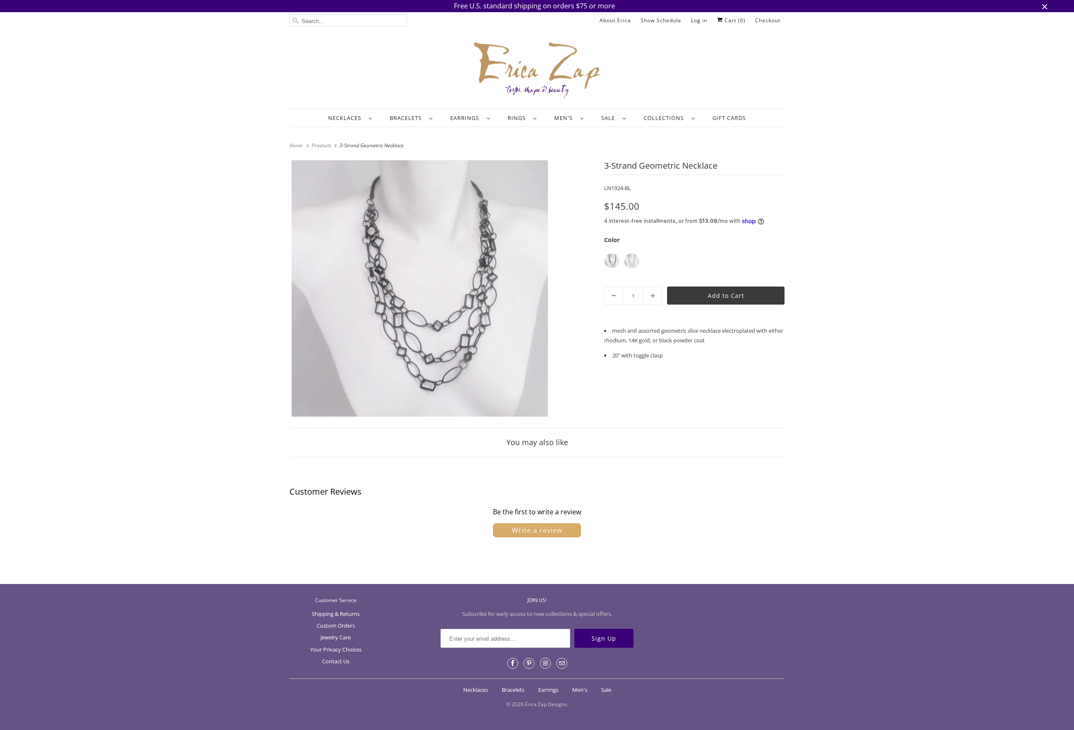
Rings (518, 118)
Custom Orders (336, 625)
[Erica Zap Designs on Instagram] (545, 663)
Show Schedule (661, 20)
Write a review (537, 530)
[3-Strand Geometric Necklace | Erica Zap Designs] (420, 288)
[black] (612, 261)
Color (612, 240)
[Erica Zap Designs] (537, 71)
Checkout (767, 20)
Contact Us (335, 661)
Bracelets (407, 118)
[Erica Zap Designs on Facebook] (512, 663)
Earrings (466, 118)
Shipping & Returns (336, 614)
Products (322, 145)
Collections (665, 118)
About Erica (615, 20)
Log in (699, 20)
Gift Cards (729, 118)
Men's (565, 118)
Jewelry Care (336, 637)
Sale (609, 118)
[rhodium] (631, 261)
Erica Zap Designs (546, 704)
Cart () (734, 20)
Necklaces (346, 118)
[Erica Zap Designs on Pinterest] (529, 663)
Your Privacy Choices (336, 649)
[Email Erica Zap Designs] (561, 663)
